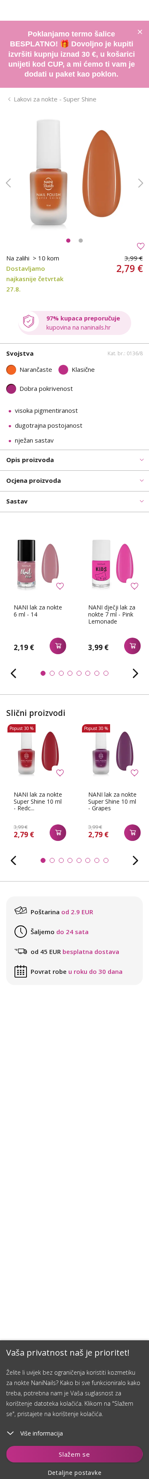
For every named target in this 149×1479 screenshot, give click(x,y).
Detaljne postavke (75, 1473)
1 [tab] (68, 240)
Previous (8, 183)
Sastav (17, 501)
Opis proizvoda (30, 459)
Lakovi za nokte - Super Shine (55, 99)
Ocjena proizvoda (33, 480)
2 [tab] (81, 240)
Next (140, 183)
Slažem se (74, 1454)
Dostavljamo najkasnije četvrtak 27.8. (34, 278)
